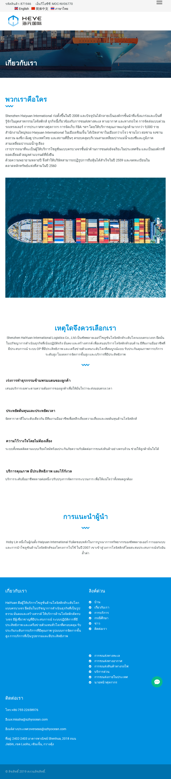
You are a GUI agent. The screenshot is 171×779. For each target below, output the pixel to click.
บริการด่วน (102, 671)
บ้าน (97, 602)
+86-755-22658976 (25, 710)
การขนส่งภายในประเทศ (111, 677)
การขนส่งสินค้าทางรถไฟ (111, 666)
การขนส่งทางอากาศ (108, 661)
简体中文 (41, 8)
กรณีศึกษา (101, 618)
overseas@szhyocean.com (47, 729)
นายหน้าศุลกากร (105, 682)
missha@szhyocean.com (30, 719)
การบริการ (101, 612)
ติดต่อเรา (100, 628)
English (23, 8)
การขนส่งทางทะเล (107, 655)
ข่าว (97, 623)
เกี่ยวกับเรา (101, 607)
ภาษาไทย (61, 8)
